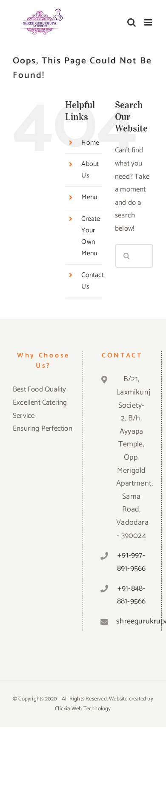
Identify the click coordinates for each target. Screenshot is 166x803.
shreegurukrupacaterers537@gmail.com (131, 621)
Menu (89, 197)
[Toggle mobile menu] (148, 22)
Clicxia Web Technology (83, 708)
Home (90, 143)
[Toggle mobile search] (131, 22)
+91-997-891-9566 (131, 562)
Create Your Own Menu (90, 236)
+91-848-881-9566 (131, 595)
